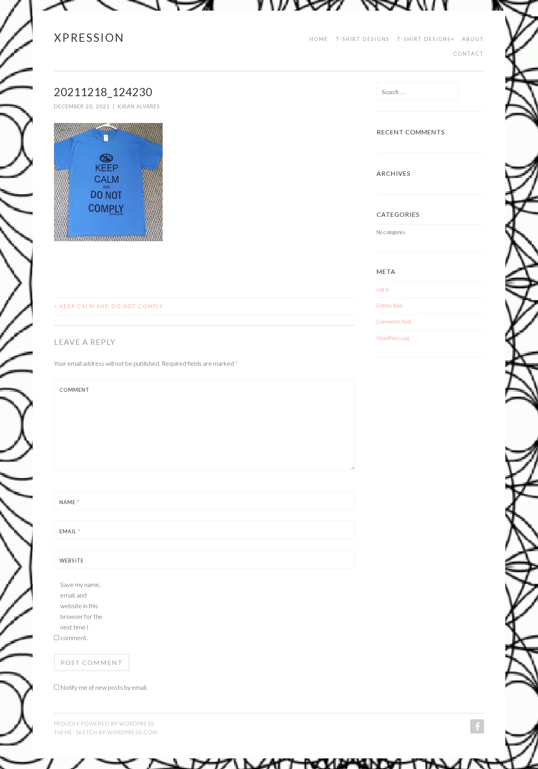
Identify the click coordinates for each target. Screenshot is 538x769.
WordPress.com (132, 732)
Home (319, 39)
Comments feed (394, 321)
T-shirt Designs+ (426, 39)
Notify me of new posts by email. (103, 687)
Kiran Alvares (139, 106)
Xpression (89, 37)
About (473, 39)
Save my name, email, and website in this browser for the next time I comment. (81, 611)
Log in (383, 289)
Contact (468, 53)
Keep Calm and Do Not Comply (108, 306)
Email (69, 531)
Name (69, 502)
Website (71, 560)
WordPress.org (393, 338)
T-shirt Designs (363, 39)
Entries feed (390, 305)
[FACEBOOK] (476, 726)
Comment (74, 390)
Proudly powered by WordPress (104, 724)
